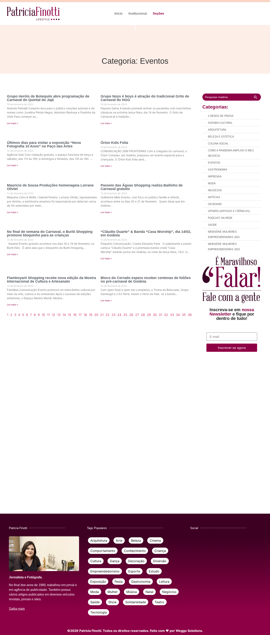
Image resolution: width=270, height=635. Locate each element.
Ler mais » (12, 123)
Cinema (155, 540)
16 (74, 315)
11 (48, 315)
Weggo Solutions (189, 631)
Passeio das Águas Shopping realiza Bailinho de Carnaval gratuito (142, 187)
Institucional (137, 13)
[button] (159, 13)
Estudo (154, 571)
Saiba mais (17, 608)
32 (166, 315)
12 (53, 315)
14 (64, 315)
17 (80, 315)
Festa (119, 581)
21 (102, 315)
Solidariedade (135, 602)
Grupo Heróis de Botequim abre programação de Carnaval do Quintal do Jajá (48, 98)
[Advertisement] (231, 425)
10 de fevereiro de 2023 (20, 285)
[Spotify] (254, 13)
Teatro (159, 602)
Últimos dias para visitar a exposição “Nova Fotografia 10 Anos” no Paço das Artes (44, 144)
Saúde (95, 602)
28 (143, 315)
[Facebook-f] (233, 13)
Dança (114, 561)
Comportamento (102, 551)
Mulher (113, 592)
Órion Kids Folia (114, 143)
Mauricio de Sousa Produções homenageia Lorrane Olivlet (50, 187)
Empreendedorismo (105, 571)
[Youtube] (261, 13)
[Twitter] (240, 13)
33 (172, 315)
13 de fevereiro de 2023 (20, 193)
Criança (160, 551)
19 (90, 315)
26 (131, 315)
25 (125, 315)
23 (113, 315)
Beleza (136, 540)
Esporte (134, 571)
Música (131, 592)
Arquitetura (98, 540)
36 (190, 315)
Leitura (164, 581)
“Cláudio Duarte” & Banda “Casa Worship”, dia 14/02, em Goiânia (146, 233)
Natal (149, 592)
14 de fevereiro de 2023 (20, 104)
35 (184, 315)
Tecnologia (98, 612)
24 (119, 315)
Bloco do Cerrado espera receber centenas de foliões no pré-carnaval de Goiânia (146, 279)
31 (160, 315)
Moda (94, 592)
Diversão (159, 561)
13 (58, 315)
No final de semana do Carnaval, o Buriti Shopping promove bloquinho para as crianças (50, 233)
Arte (119, 540)
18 (85, 315)
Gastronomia (140, 581)
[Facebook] (194, 540)
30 (155, 315)
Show (112, 602)
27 (137, 315)
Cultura (95, 561)
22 (108, 315)
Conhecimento (135, 551)
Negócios (169, 592)
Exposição (98, 581)
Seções (158, 13)
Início (118, 13)
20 (96, 315)
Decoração (136, 561)
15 (69, 315)
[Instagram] (247, 13)
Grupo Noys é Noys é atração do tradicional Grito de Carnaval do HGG (145, 98)
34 (178, 315)
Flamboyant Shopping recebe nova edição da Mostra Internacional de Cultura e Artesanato (51, 279)
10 (43, 315)
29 (149, 315)
